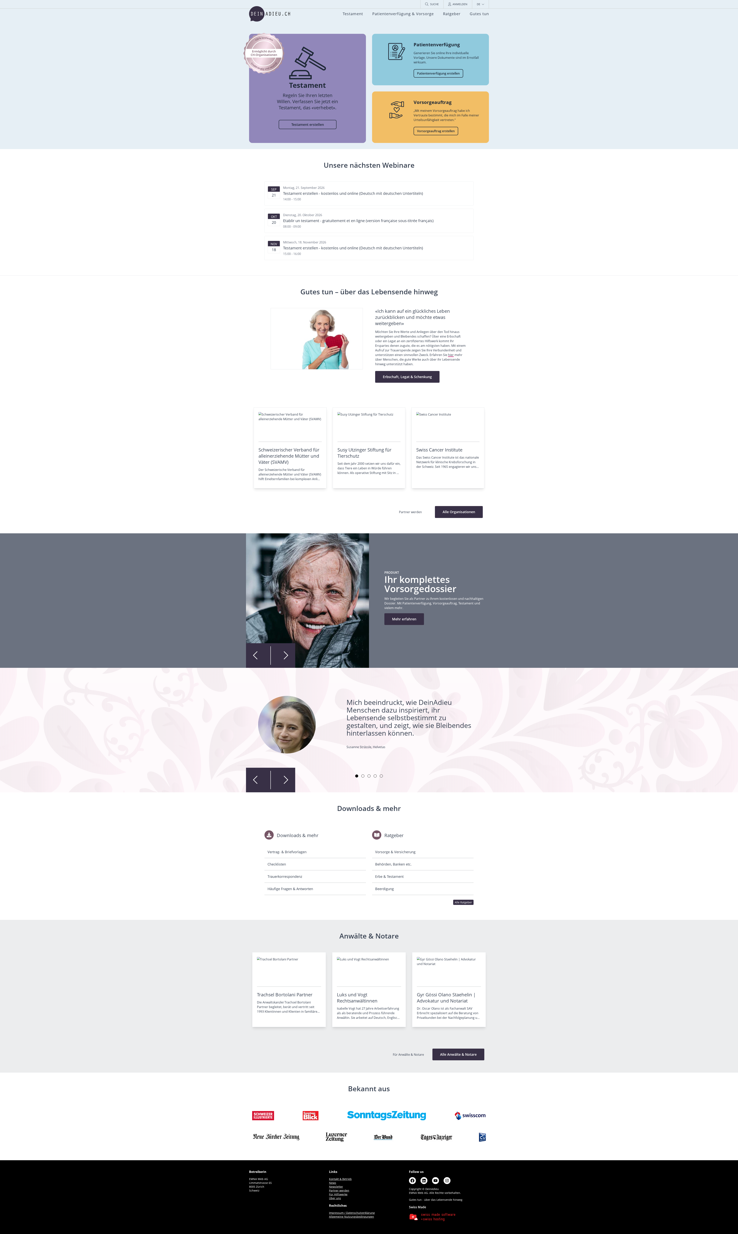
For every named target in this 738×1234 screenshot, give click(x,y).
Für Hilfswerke (338, 1194)
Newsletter (336, 1186)
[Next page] (283, 655)
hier (451, 355)
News (332, 1183)
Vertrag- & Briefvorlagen (287, 852)
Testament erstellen (307, 124)
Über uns (335, 1198)
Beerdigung (384, 888)
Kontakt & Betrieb (340, 1179)
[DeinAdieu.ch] (269, 14)
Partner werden (339, 1190)
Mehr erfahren (404, 619)
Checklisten (277, 864)
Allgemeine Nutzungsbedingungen (351, 1216)
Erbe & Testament (389, 876)
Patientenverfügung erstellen (438, 73)
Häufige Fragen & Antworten (290, 888)
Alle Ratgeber (463, 902)
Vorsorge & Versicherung (395, 852)
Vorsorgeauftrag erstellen (436, 131)
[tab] (356, 776)
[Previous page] (258, 655)
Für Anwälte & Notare (409, 1054)
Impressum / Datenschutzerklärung (352, 1213)
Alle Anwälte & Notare (458, 1054)
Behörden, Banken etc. (393, 864)
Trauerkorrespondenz (285, 876)
